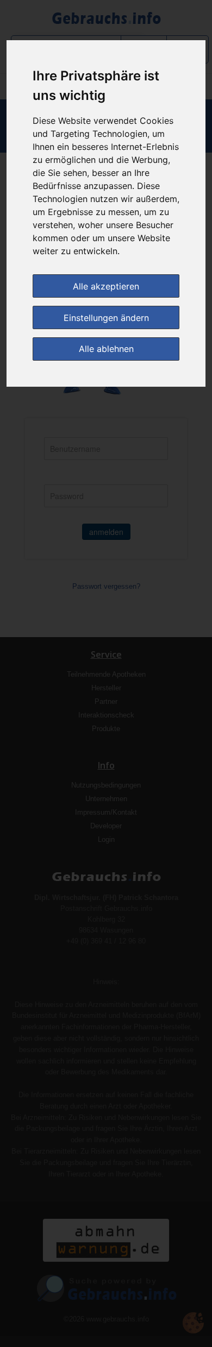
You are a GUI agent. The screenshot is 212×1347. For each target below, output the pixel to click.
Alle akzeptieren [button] (106, 286)
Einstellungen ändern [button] (106, 317)
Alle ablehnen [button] (106, 348)
